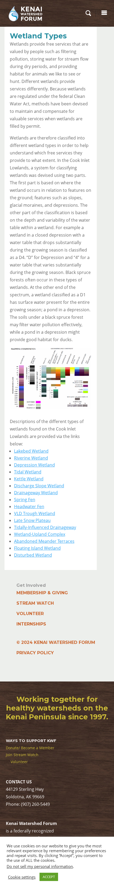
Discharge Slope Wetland (39, 486)
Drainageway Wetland (36, 493)
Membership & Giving (42, 592)
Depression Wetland (34, 465)
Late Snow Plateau (32, 520)
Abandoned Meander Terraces (44, 541)
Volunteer (30, 613)
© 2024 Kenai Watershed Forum (55, 642)
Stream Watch (35, 603)
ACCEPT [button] (49, 876)
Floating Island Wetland (37, 548)
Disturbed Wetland (33, 555)
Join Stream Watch (22, 754)
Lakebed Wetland (31, 451)
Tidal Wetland (27, 472)
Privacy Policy (35, 652)
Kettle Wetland (28, 479)
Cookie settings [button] (22, 877)
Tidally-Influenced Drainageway (45, 527)
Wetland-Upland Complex (39, 534)
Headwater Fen (29, 506)
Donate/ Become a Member (30, 747)
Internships (31, 624)
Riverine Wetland (31, 458)
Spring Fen (24, 500)
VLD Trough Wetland (34, 513)
